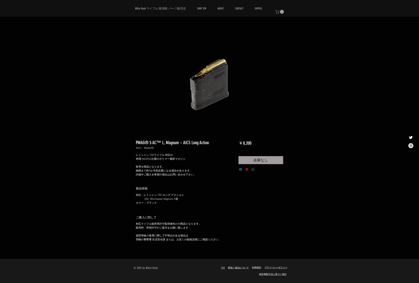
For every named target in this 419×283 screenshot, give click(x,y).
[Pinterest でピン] (247, 169)
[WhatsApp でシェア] (253, 169)
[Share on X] (259, 169)
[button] (280, 12)
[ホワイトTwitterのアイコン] (410, 137)
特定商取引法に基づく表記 (273, 274)
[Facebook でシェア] (241, 169)
